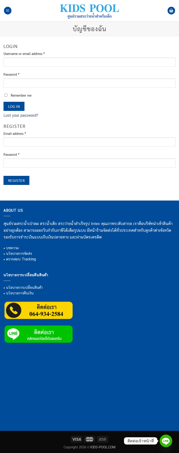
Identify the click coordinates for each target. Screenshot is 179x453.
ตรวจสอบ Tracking (21, 259)
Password (11, 74)
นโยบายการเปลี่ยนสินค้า (24, 287)
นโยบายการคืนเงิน (20, 293)
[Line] (166, 441)
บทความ (12, 248)
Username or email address (24, 53)
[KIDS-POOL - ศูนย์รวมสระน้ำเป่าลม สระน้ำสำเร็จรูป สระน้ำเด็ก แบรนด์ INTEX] (89, 10)
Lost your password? (20, 115)
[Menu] (7, 10)
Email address (14, 133)
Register (16, 180)
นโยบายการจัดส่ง (19, 253)
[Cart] (171, 10)
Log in (14, 106)
